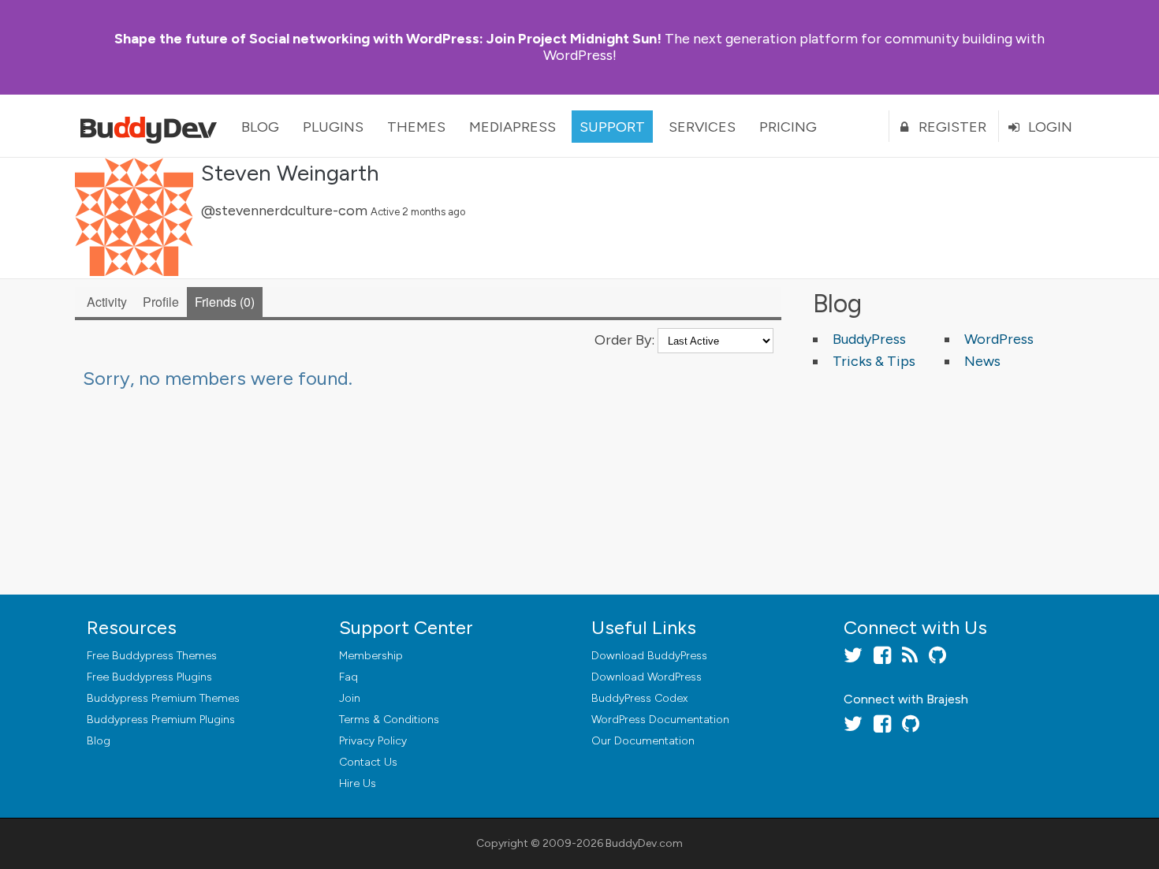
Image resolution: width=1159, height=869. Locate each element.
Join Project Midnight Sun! (387, 38)
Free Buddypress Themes (152, 655)
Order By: (624, 340)
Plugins (333, 127)
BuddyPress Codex (639, 698)
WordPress (999, 339)
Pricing (788, 127)
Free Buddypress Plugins (149, 677)
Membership (371, 655)
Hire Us (357, 783)
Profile (161, 302)
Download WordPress (646, 677)
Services (702, 127)
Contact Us (368, 762)
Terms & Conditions (389, 719)
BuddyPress (869, 339)
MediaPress (512, 127)
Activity (107, 302)
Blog (260, 127)
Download (649, 655)
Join (349, 698)
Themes (416, 127)
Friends (223, 302)
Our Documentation (643, 741)
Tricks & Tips (874, 361)
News (982, 361)
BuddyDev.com (644, 843)
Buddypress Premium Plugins (161, 719)
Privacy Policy (373, 741)
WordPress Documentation (660, 719)
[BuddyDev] (152, 126)
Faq (348, 677)
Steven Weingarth (290, 172)
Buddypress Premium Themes (163, 698)
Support (612, 127)
